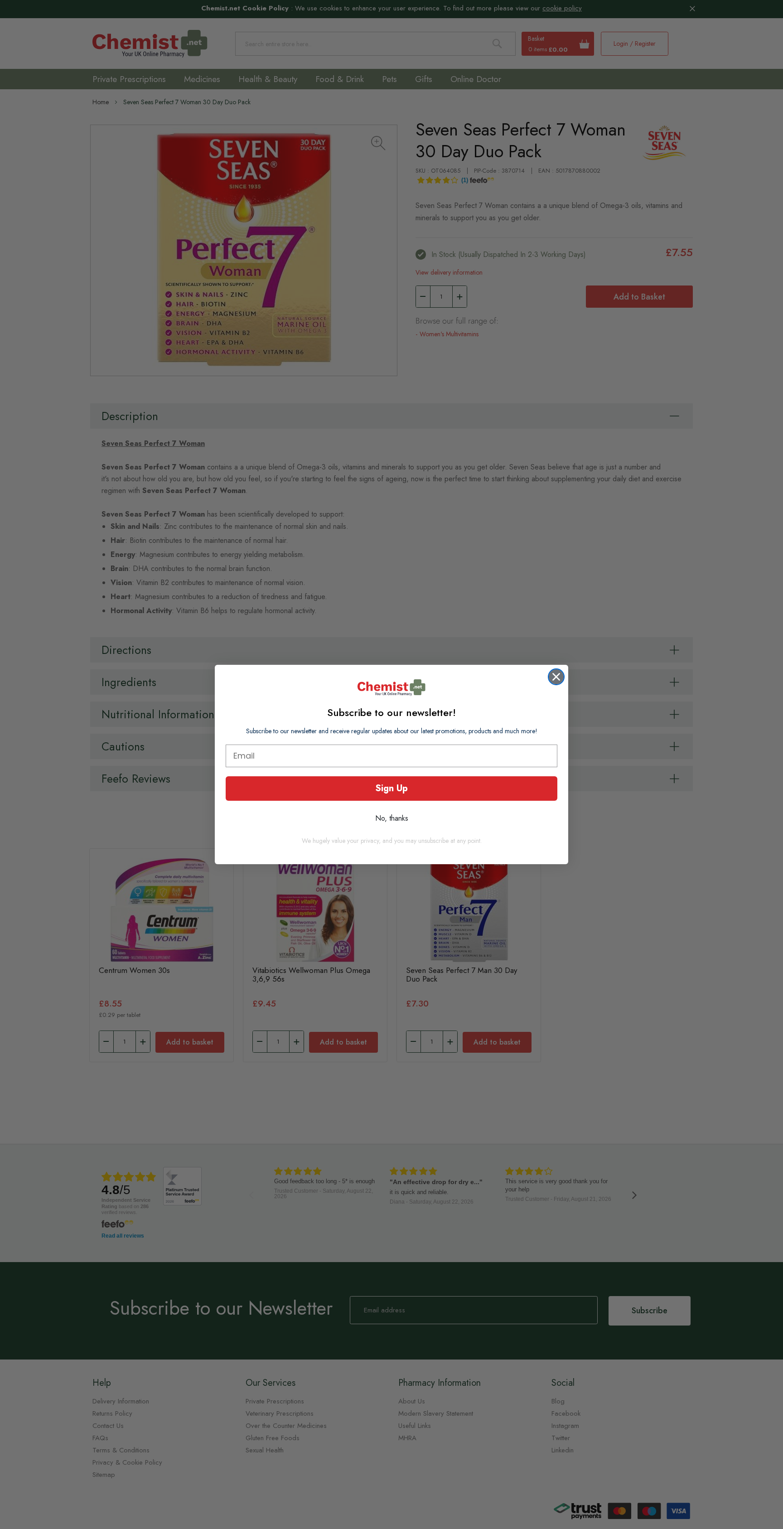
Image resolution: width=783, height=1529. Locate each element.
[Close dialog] (556, 676)
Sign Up (391, 788)
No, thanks (391, 818)
